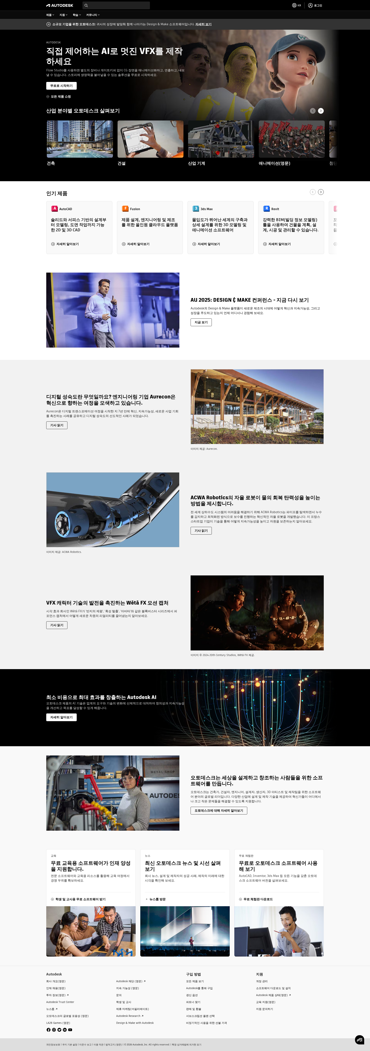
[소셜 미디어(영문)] (59, 1029)
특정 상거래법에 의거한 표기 (186, 1044)
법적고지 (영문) (114, 1044)
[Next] (321, 111)
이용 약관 (98, 1044)
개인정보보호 (53, 1044)
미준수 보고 (85, 1044)
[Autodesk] (59, 5)
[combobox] (116, 5)
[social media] (59, 1029)
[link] (80, 143)
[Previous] (313, 111)
